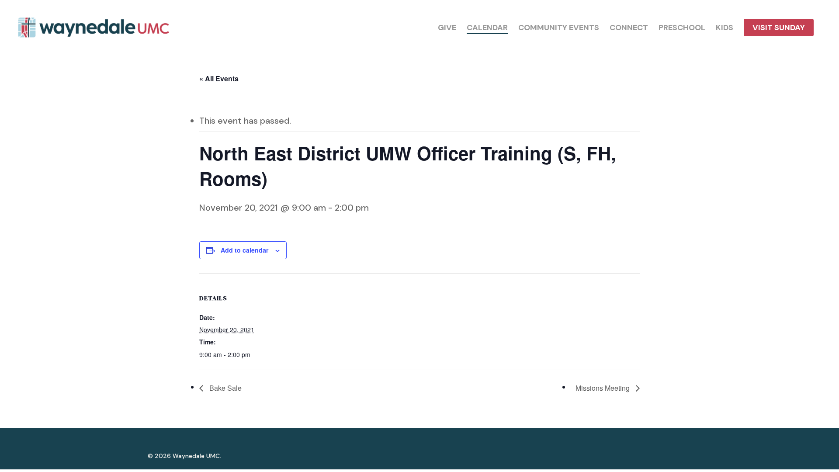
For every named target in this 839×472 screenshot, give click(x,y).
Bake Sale (225, 388)
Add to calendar (244, 250)
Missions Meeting (603, 388)
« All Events (219, 78)
